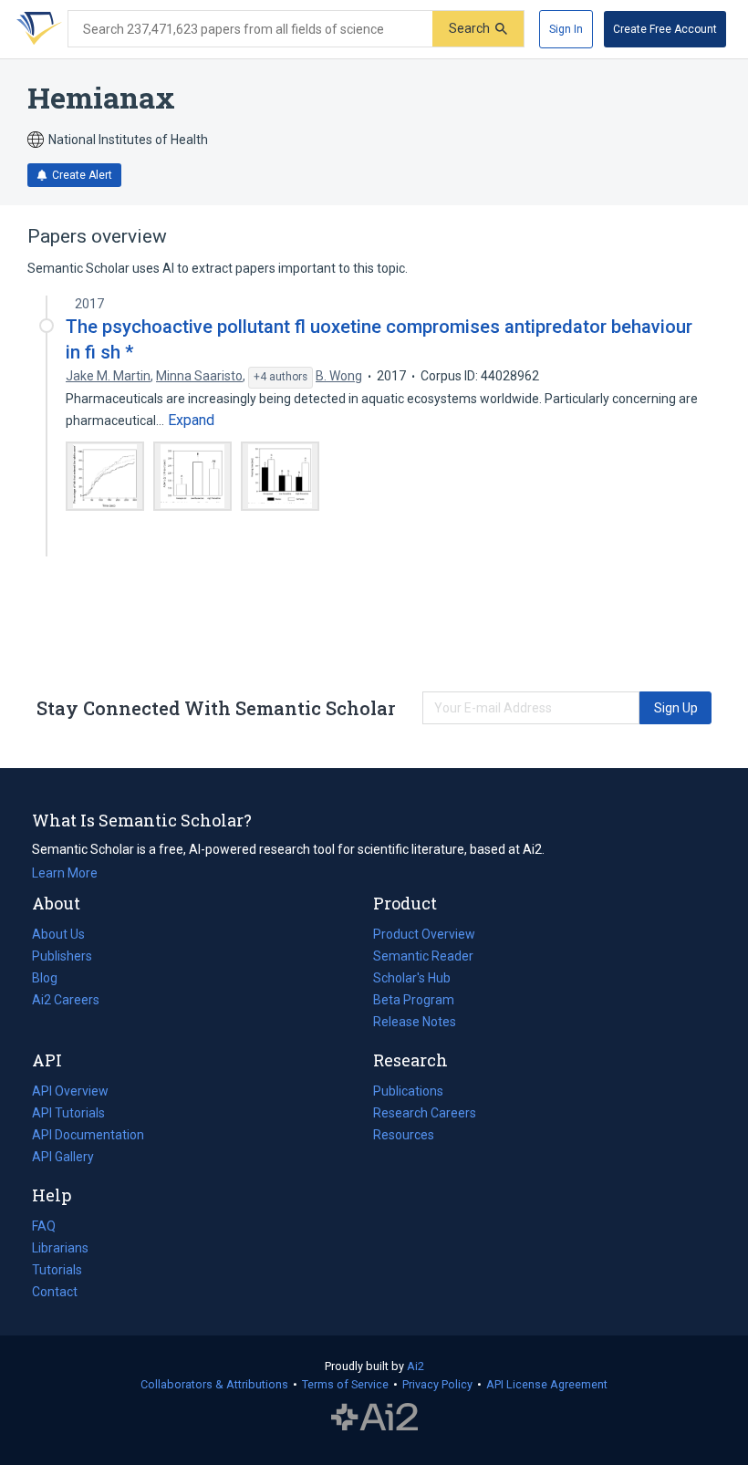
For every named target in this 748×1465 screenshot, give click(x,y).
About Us (58, 934)
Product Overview (424, 934)
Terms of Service (345, 1384)
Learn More (65, 873)
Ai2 (415, 1366)
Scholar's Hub (412, 978)
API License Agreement (547, 1384)
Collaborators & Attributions (214, 1384)
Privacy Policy (437, 1384)
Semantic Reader (423, 956)
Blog (52, 980)
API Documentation (88, 1136)
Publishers (62, 956)
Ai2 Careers (65, 1001)
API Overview (70, 1091)
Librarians (60, 1248)
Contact (55, 1291)
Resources (403, 1136)
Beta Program (413, 999)
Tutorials (57, 1269)
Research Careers (424, 1115)
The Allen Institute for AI (374, 1416)
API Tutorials (68, 1113)
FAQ (44, 1226)
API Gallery (63, 1156)
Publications (408, 1093)
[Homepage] (35, 29)
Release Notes (414, 1021)
